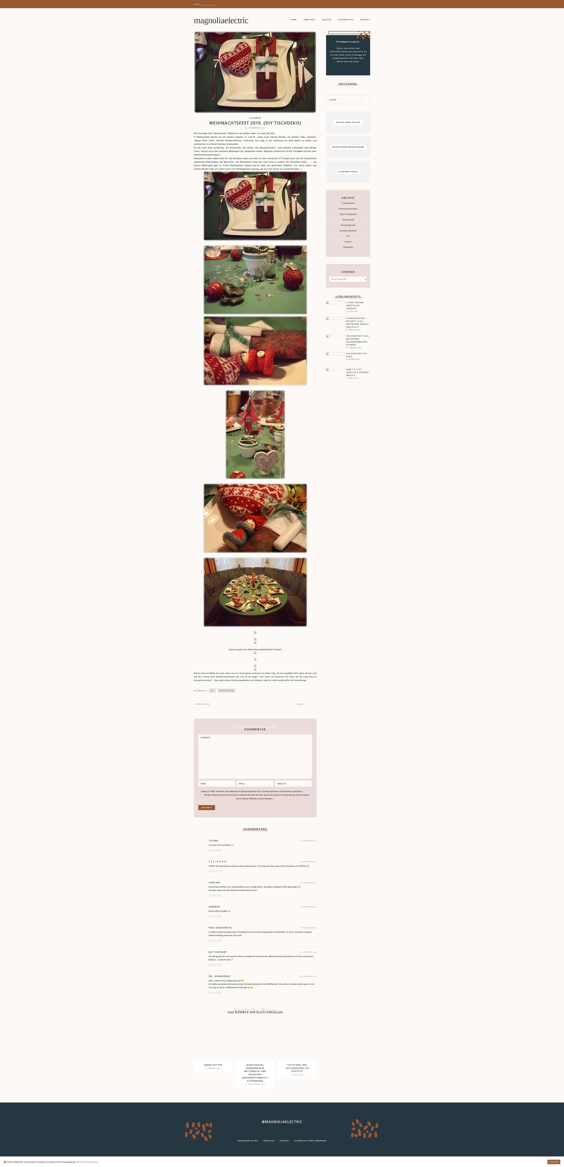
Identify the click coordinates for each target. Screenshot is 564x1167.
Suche (196, 4)
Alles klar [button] (554, 1162)
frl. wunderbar (219, 976)
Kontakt (365, 20)
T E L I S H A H (217, 861)
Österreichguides (348, 214)
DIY (212, 690)
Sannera (214, 906)
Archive (326, 20)
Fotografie (348, 247)
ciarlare (214, 882)
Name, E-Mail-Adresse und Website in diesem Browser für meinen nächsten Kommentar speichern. (252, 791)
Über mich (309, 20)
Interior (348, 242)
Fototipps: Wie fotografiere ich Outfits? (297, 1068)
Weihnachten (226, 690)
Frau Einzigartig (220, 927)
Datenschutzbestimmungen (310, 1141)
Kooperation (345, 20)
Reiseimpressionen (348, 209)
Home (294, 20)
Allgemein (255, 118)
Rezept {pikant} (348, 225)
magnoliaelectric (221, 20)
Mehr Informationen (87, 1162)
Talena (213, 840)
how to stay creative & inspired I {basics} (358, 372)
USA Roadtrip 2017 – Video (357, 355)
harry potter (213, 1064)
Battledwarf (218, 951)
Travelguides (348, 203)
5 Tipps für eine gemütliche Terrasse (355, 305)
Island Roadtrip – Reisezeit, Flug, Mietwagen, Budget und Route (357, 322)
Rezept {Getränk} (348, 231)
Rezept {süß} (348, 220)
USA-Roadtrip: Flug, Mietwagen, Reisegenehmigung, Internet (357, 340)
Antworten (215, 850)
